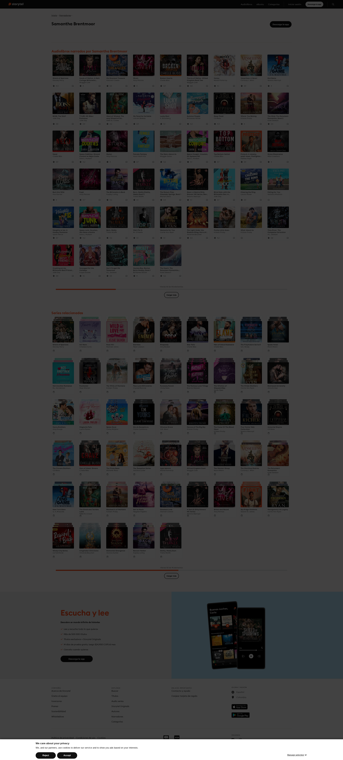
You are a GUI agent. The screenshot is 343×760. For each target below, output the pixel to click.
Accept (67, 755)
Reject (45, 755)
